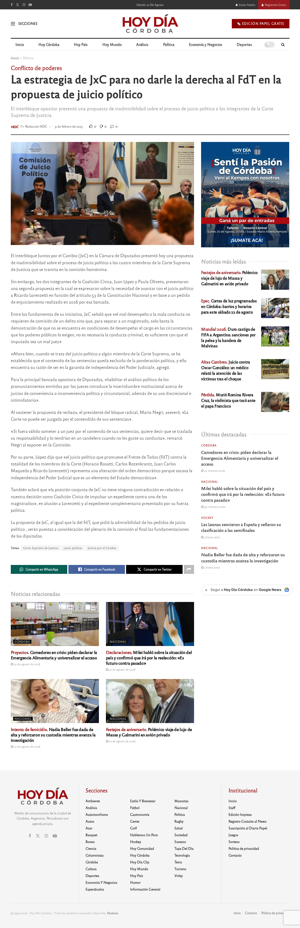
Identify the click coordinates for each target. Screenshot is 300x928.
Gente (134, 821)
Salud (178, 828)
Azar (89, 828)
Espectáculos (95, 889)
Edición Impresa (240, 814)
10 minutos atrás (214, 470)
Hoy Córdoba (48, 44)
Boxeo (90, 841)
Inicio (19, 44)
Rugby (179, 821)
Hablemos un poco (144, 835)
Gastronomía (139, 814)
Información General (145, 889)
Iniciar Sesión (246, 5)
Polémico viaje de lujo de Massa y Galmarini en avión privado (149, 731)
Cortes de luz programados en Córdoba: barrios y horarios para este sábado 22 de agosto (229, 306)
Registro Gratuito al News (247, 821)
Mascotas (181, 801)
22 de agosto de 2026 (26, 664)
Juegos (233, 835)
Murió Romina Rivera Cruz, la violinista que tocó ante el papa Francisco (228, 400)
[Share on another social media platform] (189, 569)
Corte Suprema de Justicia (41, 548)
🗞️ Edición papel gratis (260, 24)
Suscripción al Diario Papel (248, 828)
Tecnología (182, 855)
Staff (232, 808)
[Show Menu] (13, 23)
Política (168, 44)
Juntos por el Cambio (102, 548)
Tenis (178, 862)
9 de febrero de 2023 (69, 126)
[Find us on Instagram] (23, 4)
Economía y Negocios (205, 44)
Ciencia (91, 848)
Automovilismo (97, 814)
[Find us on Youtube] (30, 4)
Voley (178, 875)
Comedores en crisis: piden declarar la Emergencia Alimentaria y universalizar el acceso (54, 654)
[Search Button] (283, 44)
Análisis (142, 44)
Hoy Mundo (112, 44)
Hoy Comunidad (142, 848)
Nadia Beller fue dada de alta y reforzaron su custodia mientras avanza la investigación (53, 734)
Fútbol (134, 808)
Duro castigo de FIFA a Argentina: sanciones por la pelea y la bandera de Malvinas (228, 337)
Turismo (180, 869)
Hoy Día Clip (139, 862)
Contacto (235, 855)
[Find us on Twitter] (17, 4)
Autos (90, 821)
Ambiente (93, 801)
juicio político (73, 548)
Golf (133, 828)
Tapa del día (184, 848)
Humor (135, 882)
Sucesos (180, 841)
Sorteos (234, 841)
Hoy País (81, 44)
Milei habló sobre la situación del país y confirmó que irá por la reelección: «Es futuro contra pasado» (149, 657)
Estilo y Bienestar (142, 801)
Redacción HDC (36, 126)
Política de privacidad (244, 848)
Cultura (91, 869)
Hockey (207, 517)
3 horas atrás (211, 537)
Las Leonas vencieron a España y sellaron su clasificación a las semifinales (241, 527)
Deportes (244, 44)
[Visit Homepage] (150, 23)
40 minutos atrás (214, 507)
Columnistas (95, 855)
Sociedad (181, 835)
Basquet (91, 835)
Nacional (118, 641)
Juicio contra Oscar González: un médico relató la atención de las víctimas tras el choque (225, 370)
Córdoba (22, 641)
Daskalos (112, 913)
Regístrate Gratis (275, 5)
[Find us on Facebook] (12, 4)
